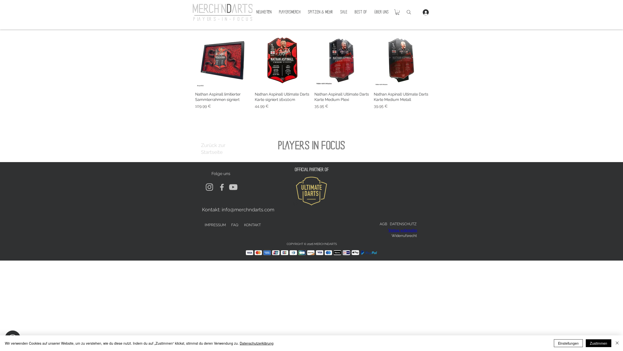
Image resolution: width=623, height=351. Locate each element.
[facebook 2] (221, 187)
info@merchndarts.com (248, 210)
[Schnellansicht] (222, 60)
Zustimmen (598, 343)
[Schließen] (617, 343)
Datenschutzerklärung (257, 343)
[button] (397, 12)
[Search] (409, 12)
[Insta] (209, 187)
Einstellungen (568, 343)
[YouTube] (233, 187)
